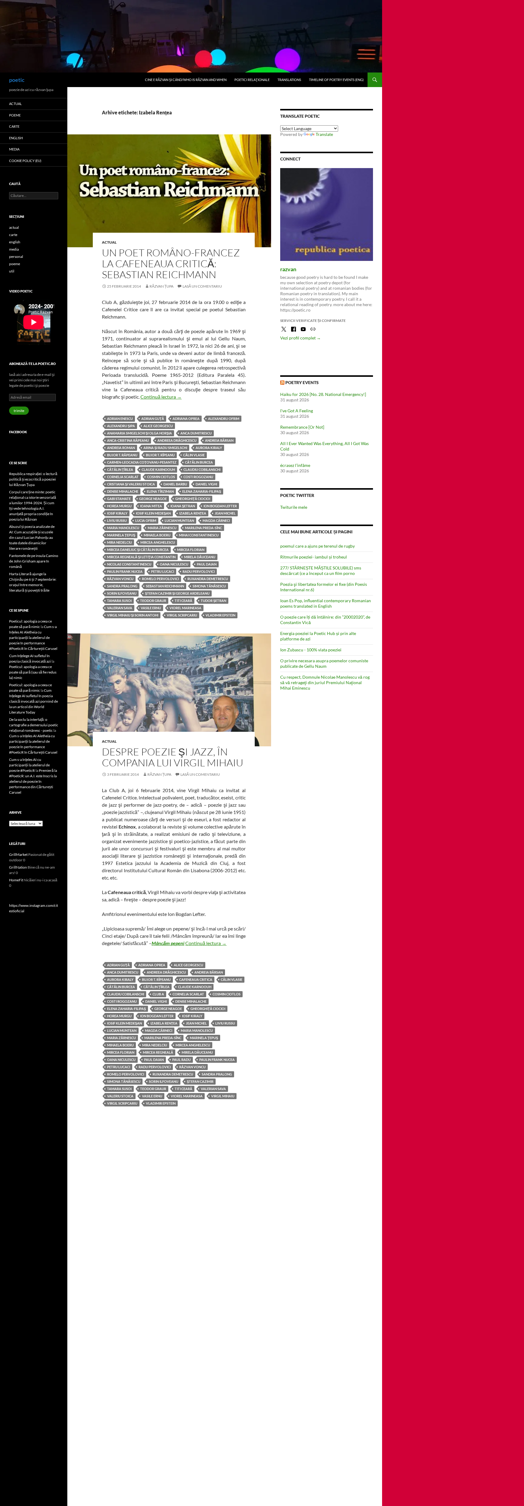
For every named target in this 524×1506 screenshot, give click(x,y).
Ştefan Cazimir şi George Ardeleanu (177, 593)
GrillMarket (18, 854)
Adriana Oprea (186, 418)
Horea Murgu (119, 506)
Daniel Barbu (175, 484)
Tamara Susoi (119, 601)
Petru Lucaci (162, 571)
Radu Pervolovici (199, 571)
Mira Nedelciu (119, 542)
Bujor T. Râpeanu (122, 455)
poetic (17, 79)
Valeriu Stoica (120, 1096)
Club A (158, 994)
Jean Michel (225, 513)
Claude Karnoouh (158, 469)
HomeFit (16, 880)
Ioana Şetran (182, 506)
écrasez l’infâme (295, 465)
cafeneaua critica (195, 979)
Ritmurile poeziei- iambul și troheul (313, 556)
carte (14, 126)
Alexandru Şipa (121, 426)
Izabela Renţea (192, 513)
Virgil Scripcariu (182, 615)
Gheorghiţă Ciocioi (192, 499)
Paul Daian (207, 564)
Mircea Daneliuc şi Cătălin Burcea (138, 550)
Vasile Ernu (151, 608)
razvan (288, 269)
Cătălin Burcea (199, 462)
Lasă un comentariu (202, 286)
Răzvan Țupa (161, 286)
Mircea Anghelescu (157, 542)
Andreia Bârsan (219, 440)
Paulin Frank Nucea (125, 571)
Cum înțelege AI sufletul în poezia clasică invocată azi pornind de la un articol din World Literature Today (33, 701)
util (11, 271)
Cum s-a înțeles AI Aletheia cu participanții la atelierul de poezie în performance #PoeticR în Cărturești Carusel (33, 637)
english (16, 138)
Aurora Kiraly (209, 448)
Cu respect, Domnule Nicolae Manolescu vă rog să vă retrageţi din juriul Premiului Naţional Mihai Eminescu (325, 682)
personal (16, 256)
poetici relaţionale (252, 80)
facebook (18, 432)
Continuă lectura (161, 397)
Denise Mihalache (122, 491)
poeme (15, 115)
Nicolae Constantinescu (129, 564)
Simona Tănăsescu (209, 586)
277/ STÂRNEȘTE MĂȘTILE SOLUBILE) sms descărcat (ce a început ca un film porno (320, 570)
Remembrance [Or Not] (302, 427)
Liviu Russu (117, 520)
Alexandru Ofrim (223, 418)
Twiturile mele (293, 507)
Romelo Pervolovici (160, 579)
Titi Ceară (183, 601)
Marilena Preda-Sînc (203, 528)
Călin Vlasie (194, 455)
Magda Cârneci (216, 520)
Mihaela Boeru (157, 535)
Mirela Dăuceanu (199, 557)
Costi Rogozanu (198, 477)
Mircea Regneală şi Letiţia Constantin (141, 557)
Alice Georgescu (158, 426)
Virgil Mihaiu (222, 1096)
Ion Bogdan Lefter (220, 506)
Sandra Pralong (122, 586)
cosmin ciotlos (161, 477)
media (14, 149)
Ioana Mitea (151, 506)
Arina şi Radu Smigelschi (165, 448)
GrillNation (18, 867)
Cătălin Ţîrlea (120, 469)
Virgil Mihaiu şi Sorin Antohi (132, 615)
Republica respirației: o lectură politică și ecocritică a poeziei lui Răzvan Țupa (33, 479)
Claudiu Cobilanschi (201, 469)
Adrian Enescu (120, 418)
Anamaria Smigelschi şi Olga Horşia (139, 433)
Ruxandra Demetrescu (207, 579)
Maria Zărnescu (162, 528)
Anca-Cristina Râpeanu (128, 440)
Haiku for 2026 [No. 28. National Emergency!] (323, 394)
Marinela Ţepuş (121, 535)
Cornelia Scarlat (123, 477)
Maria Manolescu (123, 528)
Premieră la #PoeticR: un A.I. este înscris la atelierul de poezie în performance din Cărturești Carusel (33, 781)
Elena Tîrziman (160, 491)
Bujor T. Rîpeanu (160, 455)
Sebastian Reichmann (165, 586)
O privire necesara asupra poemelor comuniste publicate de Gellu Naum (324, 663)
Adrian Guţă (152, 418)
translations (289, 80)
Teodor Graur (153, 601)
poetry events (302, 382)
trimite (19, 410)
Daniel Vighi (206, 484)
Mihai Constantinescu (199, 535)
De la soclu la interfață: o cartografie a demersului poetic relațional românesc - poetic (33, 725)
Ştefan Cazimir (200, 1081)
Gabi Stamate (119, 499)
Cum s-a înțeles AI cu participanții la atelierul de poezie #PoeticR (29, 765)
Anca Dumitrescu (196, 433)
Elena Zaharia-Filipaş (201, 491)
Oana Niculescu (174, 564)
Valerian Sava (119, 608)
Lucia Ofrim (145, 520)
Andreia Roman (121, 448)
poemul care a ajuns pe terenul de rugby (317, 546)
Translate (324, 134)
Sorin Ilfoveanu (121, 593)
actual (109, 242)
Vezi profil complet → (300, 337)
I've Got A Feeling (296, 410)
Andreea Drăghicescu (176, 440)
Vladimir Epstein (220, 615)
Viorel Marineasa (185, 608)
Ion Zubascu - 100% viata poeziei (310, 649)
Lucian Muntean (179, 520)
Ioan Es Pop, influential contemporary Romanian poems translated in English (325, 603)
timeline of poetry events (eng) (336, 80)
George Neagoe (153, 499)
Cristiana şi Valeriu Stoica (131, 484)
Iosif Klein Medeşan (153, 513)
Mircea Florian (190, 550)
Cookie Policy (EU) (25, 161)
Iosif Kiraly (117, 513)
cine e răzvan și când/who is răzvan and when (186, 80)
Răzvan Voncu (120, 579)
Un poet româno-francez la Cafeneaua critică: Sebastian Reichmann (171, 263)
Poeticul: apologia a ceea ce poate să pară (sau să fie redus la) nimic (32, 672)
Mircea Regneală (158, 1052)
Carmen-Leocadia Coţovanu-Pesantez (141, 462)
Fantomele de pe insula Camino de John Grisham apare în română (33, 561)
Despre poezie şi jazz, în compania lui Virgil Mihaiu (172, 757)
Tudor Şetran (213, 601)
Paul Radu (181, 1060)
